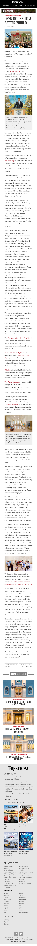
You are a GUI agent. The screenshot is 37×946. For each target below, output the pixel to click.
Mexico (6, 905)
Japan (21, 895)
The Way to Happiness (12, 382)
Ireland (6, 909)
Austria (6, 893)
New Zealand (23, 899)
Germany (6, 901)
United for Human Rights (13, 352)
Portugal (21, 903)
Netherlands (22, 897)
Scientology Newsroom (10, 876)
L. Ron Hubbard (8, 870)
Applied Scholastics (25, 883)
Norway (21, 901)
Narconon (22, 881)
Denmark (6, 903)
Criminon (8, 370)
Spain (20, 907)
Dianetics (6, 868)
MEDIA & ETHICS (17, 5)
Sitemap (6, 920)
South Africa (7, 899)
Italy (5, 912)
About (6, 922)
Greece (21, 893)
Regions (8, 890)
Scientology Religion (10, 874)
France (6, 907)
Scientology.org (8, 866)
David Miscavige (15, 71)
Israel (5, 911)
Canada (6, 897)
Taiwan (21, 911)
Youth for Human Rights (26, 872)
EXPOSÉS (6, 5)
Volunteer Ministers (12, 404)
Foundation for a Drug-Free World (20, 338)
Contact (6, 924)
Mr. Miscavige (10, 160)
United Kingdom (24, 912)
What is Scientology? (10, 872)
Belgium (6, 895)
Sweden (21, 909)
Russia (21, 905)
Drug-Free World (24, 866)
